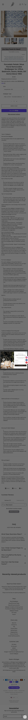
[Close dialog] (26, 352)
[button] (21, 365)
